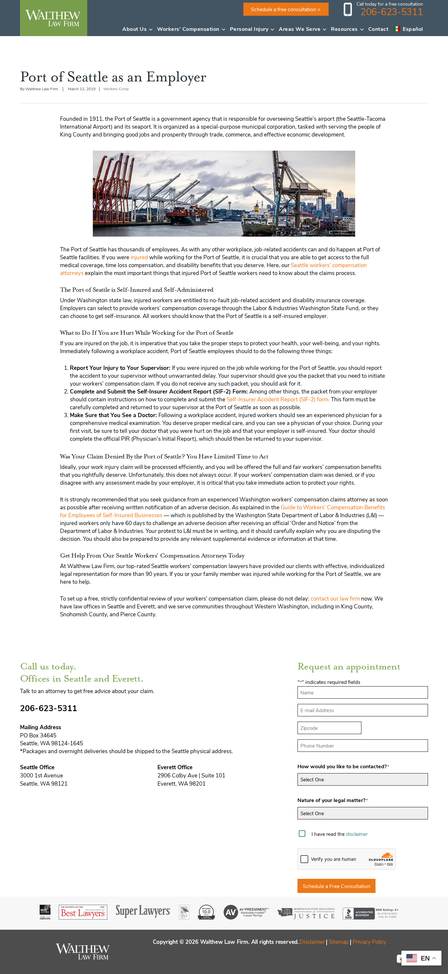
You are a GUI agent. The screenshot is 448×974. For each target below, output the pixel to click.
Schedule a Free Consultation (336, 885)
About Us (134, 28)
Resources (344, 28)
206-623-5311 (391, 11)
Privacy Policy (369, 941)
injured (139, 257)
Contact (378, 28)
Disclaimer (312, 941)
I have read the (340, 834)
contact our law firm (335, 598)
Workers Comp (116, 88)
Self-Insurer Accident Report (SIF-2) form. (278, 399)
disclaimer (357, 834)
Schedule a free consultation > (286, 9)
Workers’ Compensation (188, 28)
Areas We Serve (299, 28)
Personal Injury (249, 28)
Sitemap (339, 941)
